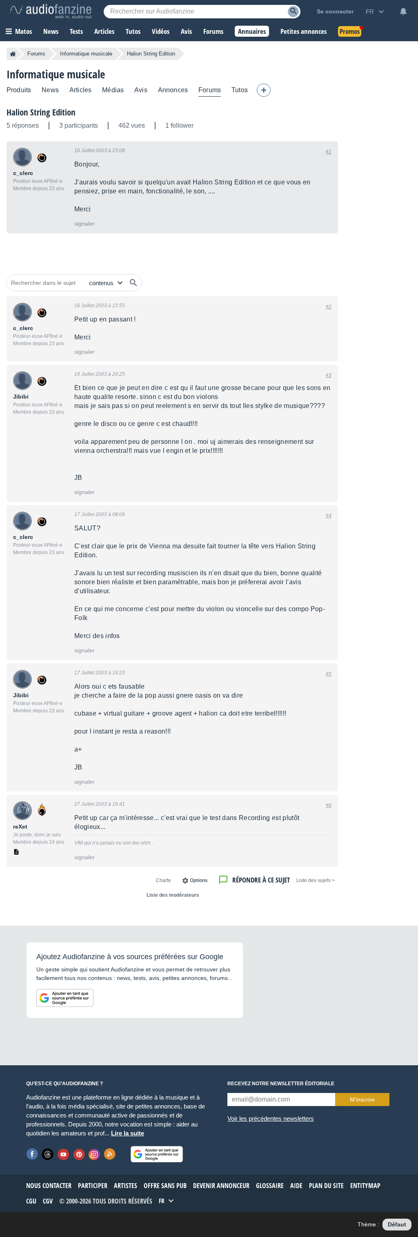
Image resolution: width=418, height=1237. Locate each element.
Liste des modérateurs (173, 895)
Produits (19, 89)
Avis (140, 89)
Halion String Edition (41, 112)
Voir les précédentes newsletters (270, 1118)
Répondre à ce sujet (261, 880)
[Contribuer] (264, 90)
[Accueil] (13, 54)
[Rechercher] (133, 283)
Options (199, 880)
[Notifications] (403, 11)
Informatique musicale (86, 54)
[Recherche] (293, 11)
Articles (80, 89)
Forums (36, 54)
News (50, 89)
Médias (113, 89)
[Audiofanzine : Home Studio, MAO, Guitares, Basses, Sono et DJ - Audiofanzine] (50, 11)
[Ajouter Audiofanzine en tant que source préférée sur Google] (64, 998)
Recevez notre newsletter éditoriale (280, 1083)
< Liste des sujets (315, 880)
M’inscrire (362, 1099)
